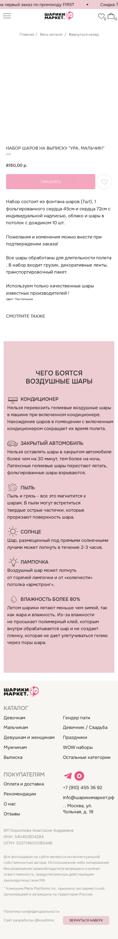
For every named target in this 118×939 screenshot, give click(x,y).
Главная (27, 34)
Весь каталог (51, 34)
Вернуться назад (84, 34)
